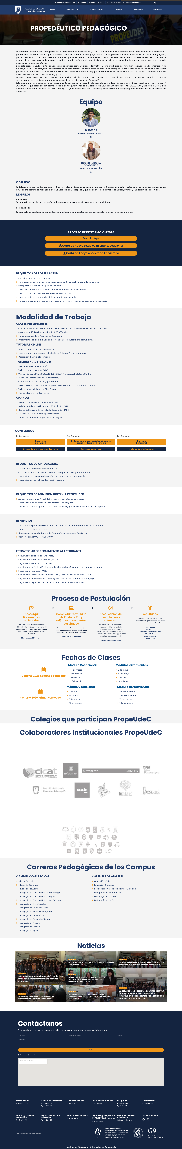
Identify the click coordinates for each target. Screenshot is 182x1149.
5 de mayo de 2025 (24, 1001)
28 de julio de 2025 (125, 1001)
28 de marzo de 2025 (74, 1001)
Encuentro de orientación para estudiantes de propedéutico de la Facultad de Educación (36, 997)
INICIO (52, 10)
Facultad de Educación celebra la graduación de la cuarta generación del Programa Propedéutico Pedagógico (141, 963)
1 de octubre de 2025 (74, 984)
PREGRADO (118, 10)
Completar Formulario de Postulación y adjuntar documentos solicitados (71, 619)
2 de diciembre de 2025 (126, 967)
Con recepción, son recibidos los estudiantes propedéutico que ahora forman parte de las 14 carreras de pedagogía (90, 996)
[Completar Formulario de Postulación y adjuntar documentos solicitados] (71, 608)
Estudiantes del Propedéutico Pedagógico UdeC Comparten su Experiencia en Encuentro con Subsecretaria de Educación (87, 979)
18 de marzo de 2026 (74, 967)
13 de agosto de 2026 (24, 984)
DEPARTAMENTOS (96, 10)
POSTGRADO (138, 10)
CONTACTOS (157, 10)
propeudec (21, 973)
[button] (155, 2)
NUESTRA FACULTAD (71, 10)
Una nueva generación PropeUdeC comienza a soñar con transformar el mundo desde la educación (40, 979)
